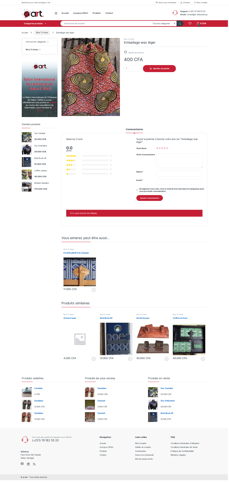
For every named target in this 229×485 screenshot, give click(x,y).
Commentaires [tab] (134, 129)
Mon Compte (202, 2)
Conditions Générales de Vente (184, 447)
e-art (25, 477)
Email (139, 180)
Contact (109, 13)
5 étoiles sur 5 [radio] (167, 148)
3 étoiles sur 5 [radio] (162, 148)
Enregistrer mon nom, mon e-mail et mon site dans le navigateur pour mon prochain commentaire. (171, 190)
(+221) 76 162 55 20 (196, 11)
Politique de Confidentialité (182, 451)
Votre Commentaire (145, 154)
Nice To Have (42, 32)
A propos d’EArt (80, 13)
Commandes (140, 451)
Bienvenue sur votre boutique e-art (36, 2)
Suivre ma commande (167, 2)
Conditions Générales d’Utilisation (185, 443)
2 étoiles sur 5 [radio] (160, 148)
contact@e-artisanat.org (197, 14)
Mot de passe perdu (144, 459)
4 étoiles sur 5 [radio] (165, 148)
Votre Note (141, 148)
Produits (186, 2)
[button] (117, 40)
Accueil (65, 13)
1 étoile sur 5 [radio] (157, 148)
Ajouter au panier (161, 68)
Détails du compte (143, 447)
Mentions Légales (178, 455)
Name (139, 172)
